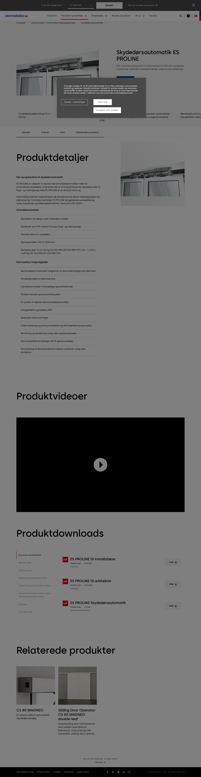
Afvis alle (102, 102)
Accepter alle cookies (107, 110)
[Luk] (142, 81)
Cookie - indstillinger (74, 102)
